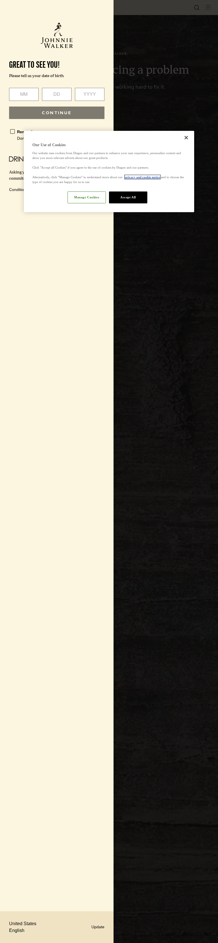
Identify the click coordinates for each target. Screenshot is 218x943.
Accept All (128, 197)
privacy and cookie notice (142, 177)
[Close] (186, 137)
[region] (109, 171)
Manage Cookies (86, 197)
